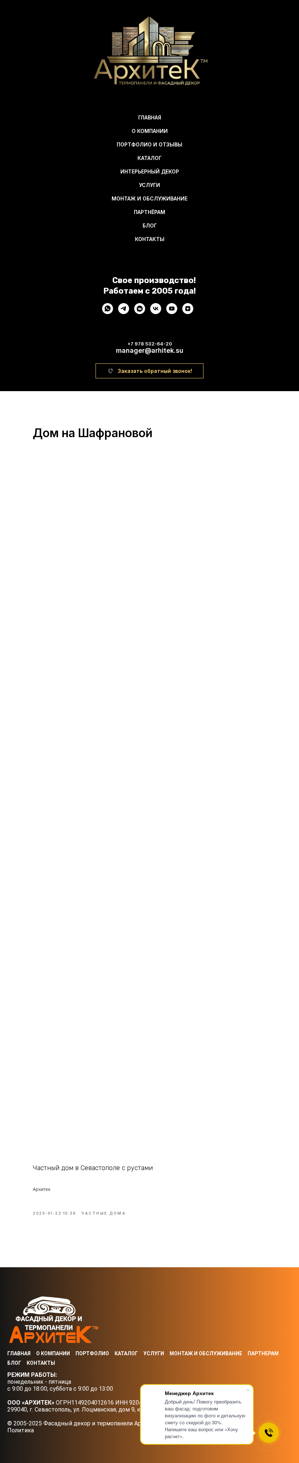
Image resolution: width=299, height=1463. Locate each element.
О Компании (53, 1353)
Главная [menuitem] (149, 117)
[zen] (187, 312)
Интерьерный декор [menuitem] (149, 171)
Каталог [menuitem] (149, 158)
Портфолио (92, 1353)
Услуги (153, 1353)
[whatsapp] (107, 312)
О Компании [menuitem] (150, 131)
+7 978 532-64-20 (149, 344)
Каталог (126, 1353)
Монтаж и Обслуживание (206, 1353)
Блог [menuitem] (150, 225)
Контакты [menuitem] (149, 239)
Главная (19, 1353)
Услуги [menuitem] (149, 185)
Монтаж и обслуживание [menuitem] (149, 198)
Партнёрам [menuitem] (149, 212)
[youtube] (171, 312)
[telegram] (123, 312)
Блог (14, 1363)
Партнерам (263, 1353)
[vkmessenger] (139, 312)
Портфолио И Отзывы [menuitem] (149, 144)
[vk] (155, 312)
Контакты (41, 1363)
